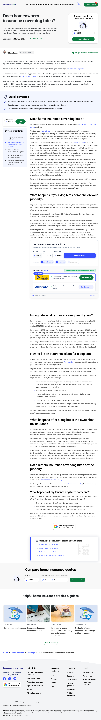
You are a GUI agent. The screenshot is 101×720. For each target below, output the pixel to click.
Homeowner (61, 262)
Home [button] (33, 4)
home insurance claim (28, 76)
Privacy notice (88, 672)
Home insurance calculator (48, 545)
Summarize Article (36, 39)
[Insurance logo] (9, 4)
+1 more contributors (25, 52)
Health (53, 683)
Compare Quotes (91, 4)
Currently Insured (48, 262)
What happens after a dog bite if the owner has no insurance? (16, 162)
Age (44, 251)
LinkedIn (14, 678)
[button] (79, 4)
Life (52, 686)
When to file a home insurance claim (51, 555)
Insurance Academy (68, 4)
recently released (79, 143)
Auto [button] (27, 4)
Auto (52, 675)
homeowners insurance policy (51, 480)
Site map (30, 689)
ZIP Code (35, 251)
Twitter (9, 678)
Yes (46, 580)
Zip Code (27, 576)
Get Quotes (85, 287)
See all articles (50, 643)
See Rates (85, 277)
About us (70, 672)
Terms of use (87, 676)
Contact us (70, 676)
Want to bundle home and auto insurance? (54, 576)
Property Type (57, 251)
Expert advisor (72, 680)
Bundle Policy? (74, 262)
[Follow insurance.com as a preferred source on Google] (64, 526)
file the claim (68, 362)
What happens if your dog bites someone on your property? (16, 144)
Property (54, 679)
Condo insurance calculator (48, 548)
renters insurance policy (74, 484)
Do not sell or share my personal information (89, 682)
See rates (20, 122)
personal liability (46, 131)
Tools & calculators (33, 678)
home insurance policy (75, 69)
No (55, 580)
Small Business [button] (54, 4)
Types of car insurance (35, 682)
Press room (71, 689)
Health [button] (40, 4)
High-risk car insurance (35, 686)
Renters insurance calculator (49, 552)
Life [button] (46, 4)
